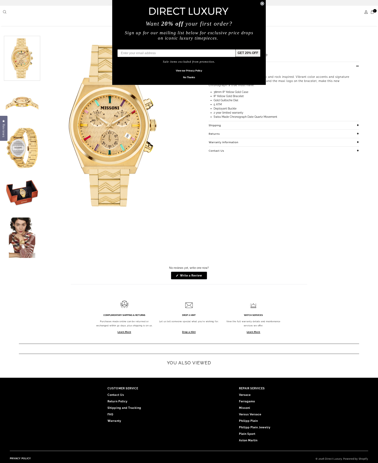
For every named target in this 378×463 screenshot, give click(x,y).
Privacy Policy (20, 458)
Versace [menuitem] (245, 394)
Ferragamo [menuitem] (247, 401)
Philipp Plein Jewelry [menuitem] (255, 427)
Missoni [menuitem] (244, 407)
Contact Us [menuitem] (115, 394)
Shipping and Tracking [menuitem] (124, 407)
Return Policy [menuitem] (117, 401)
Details (213, 66)
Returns (214, 133)
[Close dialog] (262, 4)
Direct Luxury (333, 458)
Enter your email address (136, 46)
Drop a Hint (189, 332)
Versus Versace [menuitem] (250, 414)
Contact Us (216, 150)
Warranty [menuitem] (114, 420)
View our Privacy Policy (189, 70)
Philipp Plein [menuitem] (248, 420)
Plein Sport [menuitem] (247, 433)
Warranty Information (223, 142)
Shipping (215, 125)
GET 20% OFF (248, 53)
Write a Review (193, 276)
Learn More (124, 332)
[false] (5, 12)
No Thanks (189, 77)
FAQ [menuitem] (110, 414)
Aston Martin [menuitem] (248, 440)
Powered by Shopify (355, 458)
